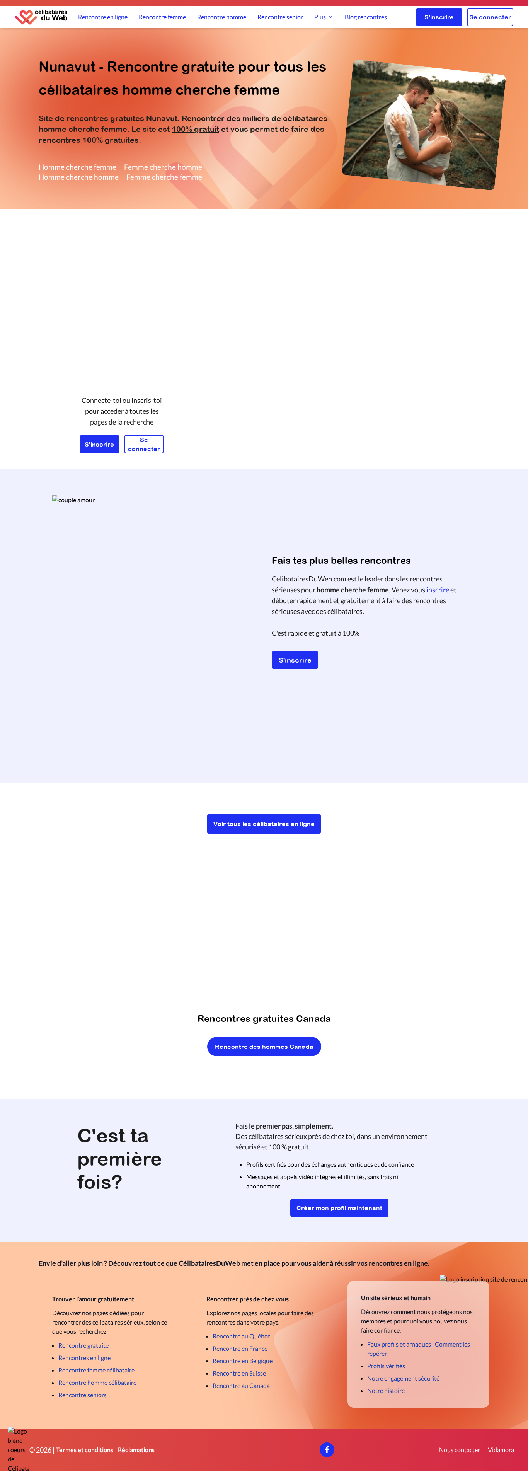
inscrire (437, 589)
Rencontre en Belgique (243, 1360)
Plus (320, 16)
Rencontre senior (280, 16)
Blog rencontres (366, 16)
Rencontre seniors (82, 1394)
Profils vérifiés (386, 1365)
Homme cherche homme (79, 176)
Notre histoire (386, 1390)
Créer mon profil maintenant (339, 1207)
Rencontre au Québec (241, 1336)
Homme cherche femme (77, 166)
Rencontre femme (162, 16)
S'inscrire (439, 17)
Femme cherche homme (163, 166)
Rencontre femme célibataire (96, 1370)
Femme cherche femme (164, 176)
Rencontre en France (240, 1348)
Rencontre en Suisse (239, 1373)
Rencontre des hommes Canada (264, 1046)
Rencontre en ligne (103, 16)
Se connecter (490, 17)
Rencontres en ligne (84, 1357)
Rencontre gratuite (83, 1345)
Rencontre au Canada (241, 1385)
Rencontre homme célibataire (97, 1382)
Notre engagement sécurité (403, 1378)
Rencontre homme (221, 16)
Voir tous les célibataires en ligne (264, 823)
